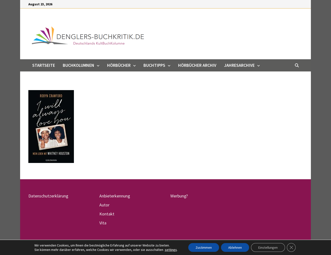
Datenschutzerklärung (48, 196)
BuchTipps (154, 65)
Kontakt (106, 214)
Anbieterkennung (114, 196)
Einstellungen (268, 247)
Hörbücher (119, 65)
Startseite (43, 65)
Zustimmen (204, 247)
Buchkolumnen (78, 65)
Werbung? (179, 196)
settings (171, 249)
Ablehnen (235, 247)
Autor (104, 205)
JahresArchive (239, 65)
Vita (102, 223)
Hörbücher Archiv (197, 65)
